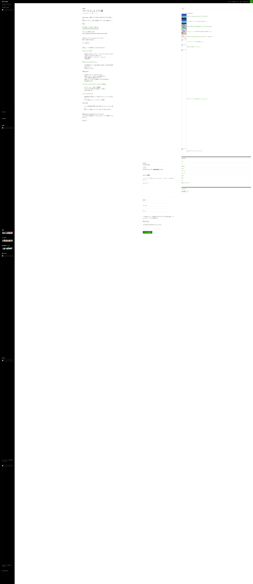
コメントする (95, 13)
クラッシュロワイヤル (87, 93)
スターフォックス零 (87, 50)
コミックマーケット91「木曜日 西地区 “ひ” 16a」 (153, 168)
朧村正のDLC (85, 71)
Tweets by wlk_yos (5, 570)
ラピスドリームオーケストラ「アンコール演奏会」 (94, 84)
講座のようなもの (236, 1)
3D (182, 161)
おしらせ (183, 170)
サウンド (183, 173)
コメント (145, 183)
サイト (144, 211)
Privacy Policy (246, 1)
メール (145, 205)
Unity (183, 168)
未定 (182, 178)
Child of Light (85, 17)
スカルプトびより (146, 164)
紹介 (241, 1)
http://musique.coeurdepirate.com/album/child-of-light (94, 33)
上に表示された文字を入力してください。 (153, 224)
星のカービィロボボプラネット (89, 61)
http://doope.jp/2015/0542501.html (90, 28)
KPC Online (5, 1)
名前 (144, 200)
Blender (183, 166)
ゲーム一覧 (229, 1)
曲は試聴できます (88, 80)
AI (182, 163)
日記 (83, 8)
